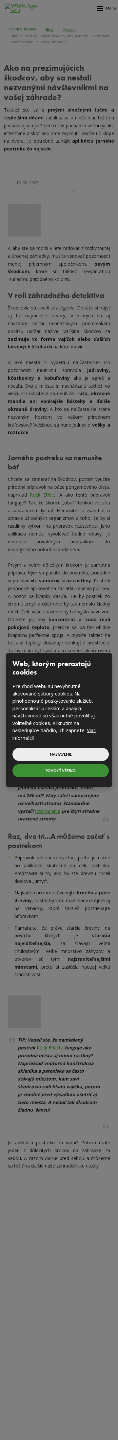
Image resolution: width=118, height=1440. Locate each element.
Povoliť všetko (61, 770)
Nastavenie (61, 754)
